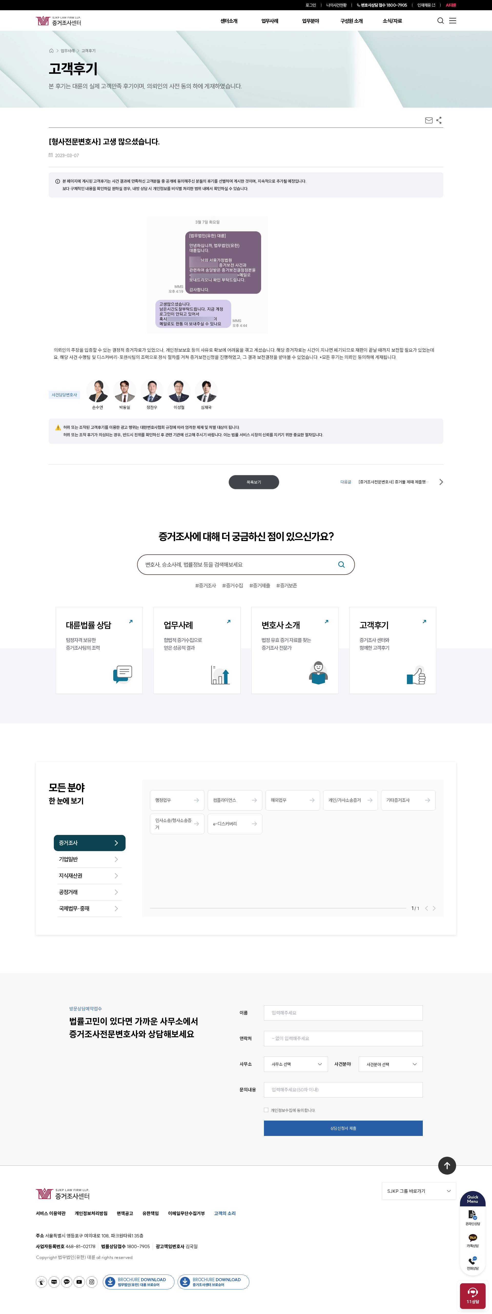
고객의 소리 (225, 1213)
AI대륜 (451, 5)
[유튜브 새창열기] (79, 1282)
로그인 (311, 5)
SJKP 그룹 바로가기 (406, 1191)
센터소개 (228, 21)
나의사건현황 (336, 5)
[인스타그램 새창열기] (91, 1282)
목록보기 (254, 482)
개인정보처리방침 (91, 1213)
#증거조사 (205, 585)
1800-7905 (384, 5)
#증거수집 (232, 585)
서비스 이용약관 (51, 1213)
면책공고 (125, 1213)
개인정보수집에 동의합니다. (293, 1110)
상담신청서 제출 (343, 1128)
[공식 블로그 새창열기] (54, 1282)
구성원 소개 (352, 21)
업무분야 (310, 21)
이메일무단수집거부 (186, 1213)
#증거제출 (259, 585)
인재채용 (424, 5)
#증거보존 (286, 585)
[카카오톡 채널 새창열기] (66, 1282)
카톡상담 (472, 1246)
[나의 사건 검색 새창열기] (41, 1282)
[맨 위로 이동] (447, 1166)
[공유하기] (438, 120)
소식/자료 (392, 21)
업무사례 (269, 21)
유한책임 (150, 1213)
